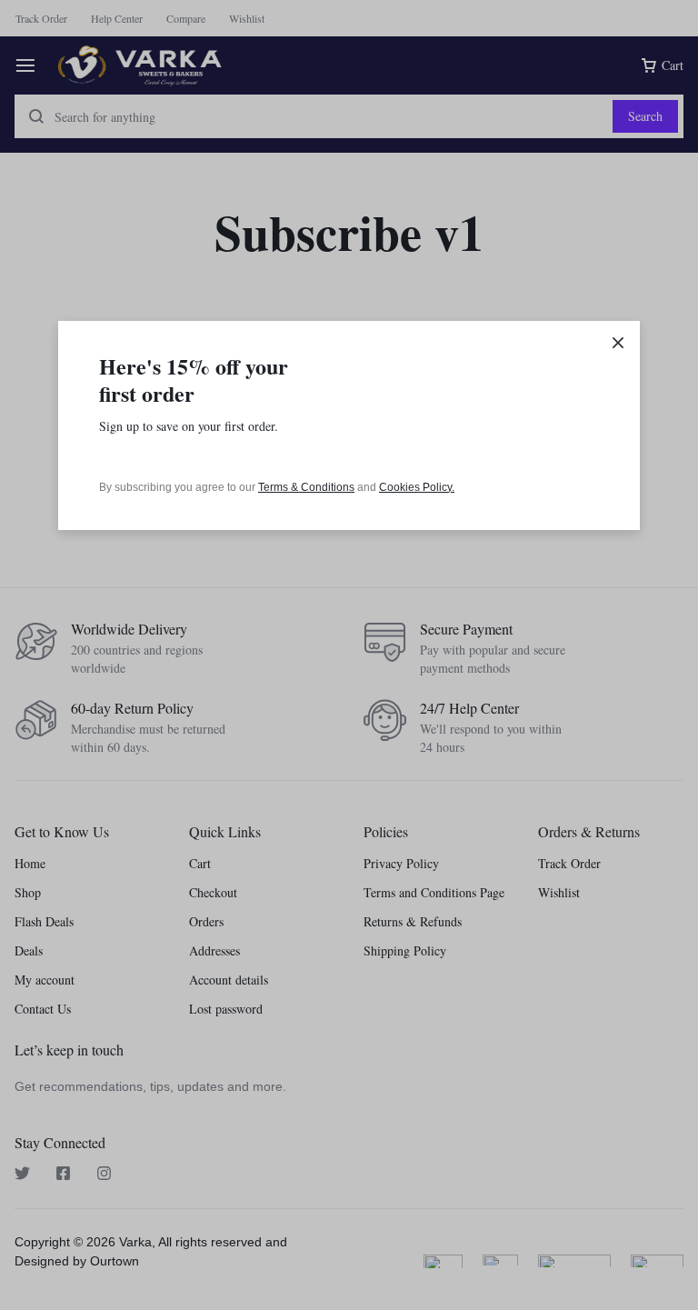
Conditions (327, 487)
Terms (274, 487)
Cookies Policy (415, 487)
